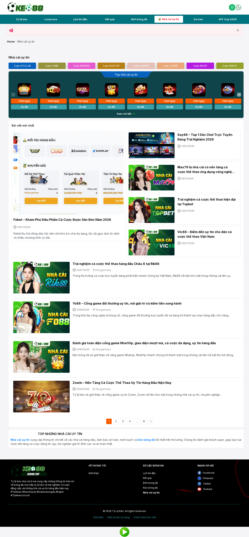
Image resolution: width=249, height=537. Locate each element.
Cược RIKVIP (200, 65)
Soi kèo (198, 19)
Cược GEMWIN (81, 65)
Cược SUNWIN (141, 65)
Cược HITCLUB (22, 65)
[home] (25, 7)
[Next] (151, 421)
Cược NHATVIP (111, 65)
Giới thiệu (94, 473)
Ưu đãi (24, 106)
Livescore (51, 19)
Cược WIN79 (230, 65)
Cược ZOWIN (170, 65)
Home (11, 41)
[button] (239, 94)
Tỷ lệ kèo (21, 19)
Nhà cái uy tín (170, 19)
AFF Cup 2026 (228, 19)
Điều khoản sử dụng (118, 517)
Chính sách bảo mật (145, 517)
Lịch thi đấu (80, 19)
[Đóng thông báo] (238, 30)
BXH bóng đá (139, 19)
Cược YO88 (51, 65)
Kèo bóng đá (150, 487)
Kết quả (109, 19)
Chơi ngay (24, 101)
